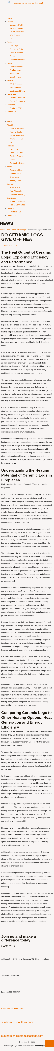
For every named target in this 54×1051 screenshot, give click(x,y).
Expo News (14, 73)
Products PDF (15, 108)
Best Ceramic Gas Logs (16, 230)
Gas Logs (14, 46)
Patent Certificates (17, 101)
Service (10, 80)
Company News (16, 66)
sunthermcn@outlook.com (17, 1022)
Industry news (15, 77)
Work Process (16, 84)
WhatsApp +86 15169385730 (13, 1009)
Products (10, 42)
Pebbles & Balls (16, 49)
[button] (27, 118)
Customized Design (18, 91)
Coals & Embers (16, 53)
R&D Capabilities (17, 32)
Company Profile (16, 25)
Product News (15, 70)
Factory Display (16, 28)
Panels (12, 56)
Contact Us (11, 112)
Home (9, 18)
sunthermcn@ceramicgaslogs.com (22, 1035)
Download (11, 105)
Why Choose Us (16, 35)
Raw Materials (16, 87)
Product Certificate (17, 98)
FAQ (12, 39)
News (9, 63)
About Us (11, 21)
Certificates (11, 94)
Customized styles (17, 60)
